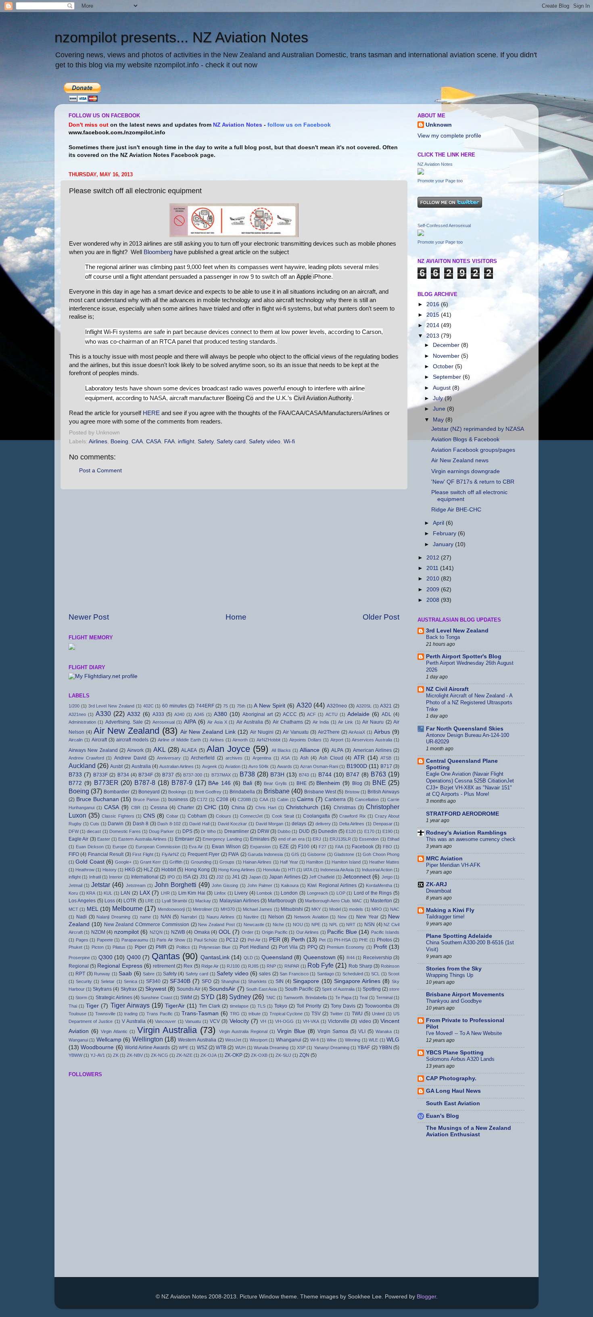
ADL (386, 714)
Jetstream (136, 885)
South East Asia (261, 989)
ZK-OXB (259, 1055)
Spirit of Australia (338, 989)
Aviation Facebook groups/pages (473, 450)
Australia (141, 766)
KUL (108, 893)
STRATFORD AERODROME (462, 814)
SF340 (153, 981)
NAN (166, 917)
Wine (331, 1039)
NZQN (156, 932)
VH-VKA (311, 1021)
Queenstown (319, 957)
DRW (263, 831)
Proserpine (79, 957)
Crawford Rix (352, 816)
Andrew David (130, 758)
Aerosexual (163, 722)
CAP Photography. (451, 1078)
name (145, 916)
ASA (285, 758)
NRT (350, 924)
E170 (369, 831)
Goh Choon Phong (381, 854)
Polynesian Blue (214, 947)
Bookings (177, 791)
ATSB (385, 758)
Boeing (119, 441)
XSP (301, 1047)
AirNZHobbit (268, 739)
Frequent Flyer (203, 854)
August (442, 388)
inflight (186, 441)
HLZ (148, 869)
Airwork (135, 750)
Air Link (345, 722)
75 (225, 705)
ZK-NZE (184, 1055)
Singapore (306, 981)
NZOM (98, 932)
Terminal (384, 997)
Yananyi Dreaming (331, 1047)
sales (265, 974)
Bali (247, 783)
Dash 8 (141, 824)
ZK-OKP (233, 1055)
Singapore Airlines (357, 981)
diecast (94, 831)
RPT (80, 974)
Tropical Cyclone (286, 1013)
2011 (433, 568)
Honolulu (271, 869)
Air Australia (249, 722)
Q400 (134, 957)
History (109, 869)
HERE (151, 413)
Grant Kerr (150, 862)
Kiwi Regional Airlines (331, 885)
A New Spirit (269, 706)
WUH (240, 1047)
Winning (352, 1039)
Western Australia (197, 1040)
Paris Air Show (171, 939)
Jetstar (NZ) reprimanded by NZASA (477, 429)
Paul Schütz (206, 939)
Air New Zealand (126, 731)
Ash (304, 758)
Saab (125, 974)
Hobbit (168, 869)
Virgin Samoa (332, 1031)
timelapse (239, 1006)
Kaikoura (290, 885)
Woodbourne (97, 1047)
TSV (316, 1013)
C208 (222, 799)
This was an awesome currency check (471, 839)
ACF (311, 714)
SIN (280, 981)
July (439, 398)
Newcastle (254, 924)
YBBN (385, 1047)
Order (247, 932)
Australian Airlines (176, 766)
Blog (357, 783)
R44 (351, 957)
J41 (236, 877)
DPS (187, 831)
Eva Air (196, 846)
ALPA (337, 750)
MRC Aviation (444, 859)
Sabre (149, 973)
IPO (171, 877)
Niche (278, 924)
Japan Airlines (284, 877)
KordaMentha (379, 885)
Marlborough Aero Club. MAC (333, 900)
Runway (102, 973)
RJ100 (233, 966)
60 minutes (174, 706)
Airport (336, 739)
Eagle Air (78, 839)
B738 (247, 774)
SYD (208, 996)
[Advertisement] (233, 550)
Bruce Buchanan (97, 799)
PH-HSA (342, 939)
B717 (386, 766)
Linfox (220, 893)
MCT (73, 909)
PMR (161, 947)
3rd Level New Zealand (111, 705)
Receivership (377, 957)
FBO (387, 846)
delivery (323, 823)
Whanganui (288, 1040)
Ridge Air (210, 966)
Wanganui (78, 1039)
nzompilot (126, 932)
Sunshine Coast (156, 997)
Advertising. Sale (124, 722)
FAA (169, 441)
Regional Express (119, 966)
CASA (153, 441)
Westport (258, 1039)
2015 (433, 315)
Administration (82, 722)
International (145, 877)
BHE (301, 783)
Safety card (231, 441)
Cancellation (367, 799)
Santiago (325, 973)
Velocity (239, 1021)
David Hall (199, 823)
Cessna (158, 807)
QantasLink (215, 957)
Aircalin (76, 739)
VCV (215, 1021)
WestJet (233, 1039)
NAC (394, 909)
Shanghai (230, 981)
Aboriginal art (257, 714)
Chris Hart (265, 807)
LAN (125, 893)
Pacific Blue (342, 932)
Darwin (115, 824)
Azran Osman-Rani (319, 766)
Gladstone (344, 854)
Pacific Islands (385, 932)
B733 (75, 775)
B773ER (106, 782)
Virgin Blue (291, 1031)
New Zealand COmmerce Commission (146, 924)
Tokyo (280, 1006)
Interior (116, 877)
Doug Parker (161, 831)
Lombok (264, 893)
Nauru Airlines (220, 916)
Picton (98, 947)
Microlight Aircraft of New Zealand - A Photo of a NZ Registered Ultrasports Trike (469, 702)
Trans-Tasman (200, 1013)
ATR (359, 758)
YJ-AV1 (97, 1055)
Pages (82, 939)
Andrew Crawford (86, 758)
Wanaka (384, 1031)
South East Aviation (453, 1103)
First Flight (142, 854)
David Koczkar (232, 823)
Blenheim (328, 783)
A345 (199, 714)
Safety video (264, 441)
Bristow (352, 791)
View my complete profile (449, 136)
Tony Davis (343, 1006)
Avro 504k (258, 766)
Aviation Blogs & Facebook (465, 439)
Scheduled (352, 973)
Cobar (172, 816)
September (448, 377)
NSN (369, 924)
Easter (103, 839)
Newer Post (89, 617)
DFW (74, 831)
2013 (433, 336)
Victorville (338, 1021)
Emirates (259, 839)
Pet (322, 939)
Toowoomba (378, 1006)
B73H (277, 775)
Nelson (276, 917)
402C (148, 705)
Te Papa (343, 997)
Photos (384, 940)
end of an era (291, 839)
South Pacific (299, 989)
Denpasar (383, 823)
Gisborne (316, 854)
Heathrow (84, 869)
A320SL (364, 705)
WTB (221, 1047)
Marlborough (282, 901)
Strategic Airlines (114, 997)
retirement (164, 966)
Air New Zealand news (460, 460)
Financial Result (105, 854)
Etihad (393, 839)
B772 (75, 783)
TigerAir (175, 1006)
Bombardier (116, 792)
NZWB (178, 932)
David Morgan (270, 823)
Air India (321, 722)
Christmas (345, 807)
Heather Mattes (384, 862)
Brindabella (242, 792)
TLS (261, 1006)
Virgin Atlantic (114, 1031)
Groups (226, 862)
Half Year (289, 862)
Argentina (262, 758)
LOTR (129, 901)
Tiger (92, 1006)
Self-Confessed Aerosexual (444, 225)
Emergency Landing (222, 839)
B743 (304, 774)
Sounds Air (188, 989)
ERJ (317, 839)
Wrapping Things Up (449, 975)
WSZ (202, 1047)
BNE (379, 782)
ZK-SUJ (283, 1055)
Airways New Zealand (93, 750)
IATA (307, 869)
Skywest (155, 989)
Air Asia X (217, 722)
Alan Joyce (228, 749)
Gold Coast (89, 862)
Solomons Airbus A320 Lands (460, 1059)
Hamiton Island (346, 862)
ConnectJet (251, 816)
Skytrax (129, 989)
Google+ (123, 862)
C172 (202, 799)
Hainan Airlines (257, 862)
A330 (103, 713)
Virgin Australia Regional (243, 1031)
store (394, 989)
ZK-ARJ (436, 884)
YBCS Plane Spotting (455, 1053)
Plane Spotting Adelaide (459, 936)
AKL (159, 749)
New (342, 916)
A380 (220, 714)
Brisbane (277, 791)
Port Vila (288, 947)
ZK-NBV (135, 1055)
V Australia (134, 1021)
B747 (352, 775)
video (365, 1021)
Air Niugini (262, 732)
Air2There (329, 732)
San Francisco (294, 973)
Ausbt (116, 766)
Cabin (282, 799)
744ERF (205, 706)
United (378, 1013)
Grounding (201, 862)
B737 (168, 775)
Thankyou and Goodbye (454, 1001)
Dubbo (284, 831)
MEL (92, 909)
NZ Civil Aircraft (447, 689)
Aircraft (99, 740)
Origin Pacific (275, 932)
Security (84, 981)
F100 (303, 846)
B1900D (357, 766)
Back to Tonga (443, 637)
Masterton (381, 901)
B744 (325, 775)
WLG (392, 1040)
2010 (433, 579)
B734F (145, 775)
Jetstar (100, 884)
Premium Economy (345, 947)
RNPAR (291, 966)
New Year (367, 917)
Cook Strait (283, 816)
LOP (340, 893)
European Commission (158, 846)
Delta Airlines (352, 823)
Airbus (382, 732)
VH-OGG (284, 1021)
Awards (284, 766)
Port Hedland (254, 947)
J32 (219, 877)
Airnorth (240, 739)
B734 (123, 775)
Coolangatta (316, 816)
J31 (204, 877)
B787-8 (144, 782)
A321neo (77, 714)
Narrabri (189, 916)
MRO (377, 909)
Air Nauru (373, 722)
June (440, 409)
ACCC (290, 714)
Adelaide (358, 714)
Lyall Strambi (174, 900)
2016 (433, 304)
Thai (73, 1006)
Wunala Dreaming (271, 1047)
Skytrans (102, 989)
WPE (183, 1047)
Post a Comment (100, 471)
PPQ (312, 947)
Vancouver (165, 1021)
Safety (205, 441)
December (447, 345)
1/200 (74, 705)
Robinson (390, 966)
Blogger (426, 1297)
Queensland (276, 957)
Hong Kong (197, 869)
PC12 (232, 940)
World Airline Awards (147, 1047)
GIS (295, 854)
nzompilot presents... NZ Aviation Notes (181, 37)
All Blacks (281, 750)
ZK (116, 1055)
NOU (298, 924)
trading (131, 1013)
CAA (137, 441)
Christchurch (302, 807)
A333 (158, 714)
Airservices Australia (372, 739)
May (439, 420)
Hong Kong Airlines (236, 869)
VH (263, 1021)
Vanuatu (193, 1021)
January (444, 544)
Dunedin (327, 831)
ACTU (332, 714)
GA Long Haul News (453, 1091)
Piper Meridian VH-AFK (453, 865)
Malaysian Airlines (239, 901)
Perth (298, 940)
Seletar (108, 981)
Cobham (197, 816)
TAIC (271, 997)
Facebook (363, 846)
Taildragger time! (445, 917)
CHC (210, 807)
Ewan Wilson (226, 846)
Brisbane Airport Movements (465, 994)
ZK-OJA (208, 1055)
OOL (225, 932)
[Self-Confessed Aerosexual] (421, 234)
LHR (165, 893)
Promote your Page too (440, 180)
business (178, 799)
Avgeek (209, 766)
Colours (223, 816)
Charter (185, 807)
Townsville (105, 1013)
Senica (130, 981)
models (356, 909)
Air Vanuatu (296, 732)
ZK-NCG (159, 1055)
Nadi (81, 917)
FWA (233, 854)
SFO (206, 981)
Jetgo (387, 877)
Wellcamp (108, 1040)
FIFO (74, 854)
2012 (433, 558)
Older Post (381, 617)
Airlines (98, 441)
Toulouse (77, 1013)
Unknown (439, 125)
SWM (186, 997)
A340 (179, 714)
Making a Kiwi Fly (450, 910)
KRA (90, 893)
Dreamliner (236, 831)
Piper (140, 947)
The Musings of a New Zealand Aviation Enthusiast (468, 1131)
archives (234, 758)
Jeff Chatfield (321, 877)
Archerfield (203, 758)
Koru (73, 893)
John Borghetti (175, 884)
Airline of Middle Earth (179, 739)
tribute (254, 1013)
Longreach (317, 893)
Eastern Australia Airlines (142, 839)
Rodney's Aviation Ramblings (466, 833)
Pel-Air (254, 939)
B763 (378, 774)
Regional (79, 966)
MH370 (228, 909)
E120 (351, 831)
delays (299, 824)
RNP (271, 966)
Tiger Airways (130, 1005)
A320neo (337, 706)
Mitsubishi (292, 909)
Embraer (184, 839)
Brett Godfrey (208, 791)
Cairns (305, 799)
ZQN (304, 1055)
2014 (433, 325)
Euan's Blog (442, 1116)
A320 (304, 705)
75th (241, 705)
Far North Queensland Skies (464, 729)
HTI (291, 869)
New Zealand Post (216, 924)
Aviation (232, 766)
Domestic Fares (125, 831)
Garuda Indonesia (265, 854)
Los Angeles (82, 901)
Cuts (94, 823)
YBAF (363, 1047)
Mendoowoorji (171, 909)
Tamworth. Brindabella (305, 997)
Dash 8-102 (169, 823)
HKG (130, 869)
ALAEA (189, 750)
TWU (357, 1013)
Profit (380, 947)
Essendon (369, 839)
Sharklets (257, 981)
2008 (433, 600)
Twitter (336, 1013)
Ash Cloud (331, 758)
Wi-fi (289, 441)
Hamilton (314, 862)
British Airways (383, 792)
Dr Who (208, 831)
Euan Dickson (90, 846)
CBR (135, 807)
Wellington (147, 1039)
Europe (120, 846)
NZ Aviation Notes (435, 164)
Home (236, 617)
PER (274, 940)
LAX (145, 893)
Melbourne (127, 908)
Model (335, 909)
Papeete (105, 939)
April (439, 523)
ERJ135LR (340, 839)
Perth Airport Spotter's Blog (463, 656)
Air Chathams (288, 722)
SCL (375, 973)
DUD (304, 831)
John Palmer (259, 885)
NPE (315, 924)
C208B (244, 799)
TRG (235, 1013)
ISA (187, 877)
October (444, 366)
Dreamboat (438, 891)
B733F (100, 775)
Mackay (203, 900)
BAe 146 (219, 783)
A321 (386, 706)
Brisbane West (320, 792)
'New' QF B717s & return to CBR (472, 482)
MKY (316, 909)
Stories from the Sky (454, 969)
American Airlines (372, 750)
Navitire (251, 916)
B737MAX (221, 774)
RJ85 (253, 966)
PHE (363, 939)
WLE (373, 1039)
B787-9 (181, 782)
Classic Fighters (118, 816)
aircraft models (132, 740)
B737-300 (192, 774)
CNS (149, 816)
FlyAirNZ (170, 854)
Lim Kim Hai (191, 893)
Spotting (372, 989)
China (238, 807)
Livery (241, 893)
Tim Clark (209, 1006)
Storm (81, 997)
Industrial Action (377, 869)
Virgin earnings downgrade (465, 471)
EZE (284, 846)
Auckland (82, 765)
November (447, 356)
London (289, 893)
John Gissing (225, 885)
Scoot (393, 973)
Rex (188, 966)
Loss (109, 901)
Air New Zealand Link (208, 732)
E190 (387, 831)
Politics (183, 947)
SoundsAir (222, 989)
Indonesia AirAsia (337, 869)
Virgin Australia (167, 1030)
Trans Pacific (159, 1013)
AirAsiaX (357, 732)
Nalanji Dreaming (113, 916)
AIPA (190, 722)
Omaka (202, 932)
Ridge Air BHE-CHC (456, 510)
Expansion (260, 846)
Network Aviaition (311, 916)
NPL (333, 924)
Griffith (175, 862)
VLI (361, 1031)
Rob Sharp (360, 966)
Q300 (105, 957)
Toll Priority (308, 1006)
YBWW (75, 1055)
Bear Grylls (275, 783)
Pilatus (119, 947)
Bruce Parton (146, 799)
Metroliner (202, 909)
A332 (133, 714)
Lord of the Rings (373, 893)
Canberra (335, 799)
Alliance (309, 750)
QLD (248, 957)
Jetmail (75, 885)
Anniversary (169, 758)
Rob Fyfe (320, 965)
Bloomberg (158, 252)
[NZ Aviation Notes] (421, 173)
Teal (363, 997)
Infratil (95, 877)
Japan (255, 877)
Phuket (75, 947)
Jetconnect (357, 877)
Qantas (166, 956)
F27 (322, 846)
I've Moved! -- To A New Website (464, 1033)
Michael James (257, 909)
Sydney (240, 996)
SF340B (180, 981)
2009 (433, 589)
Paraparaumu (134, 939)
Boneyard (149, 792)
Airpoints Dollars (305, 739)
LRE (149, 900)
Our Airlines (307, 932)
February (445, 533)
